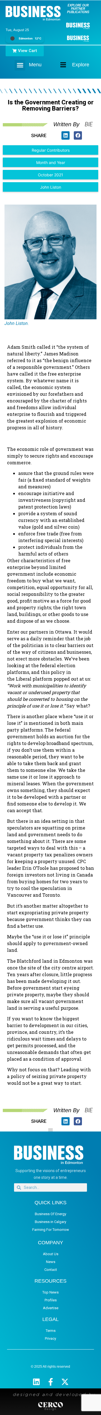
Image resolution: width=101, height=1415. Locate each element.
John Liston (50, 187)
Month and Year (50, 162)
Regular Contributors (51, 150)
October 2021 (50, 174)
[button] (20, 65)
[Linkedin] (36, 1382)
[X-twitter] (65, 1382)
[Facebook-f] (50, 1382)
